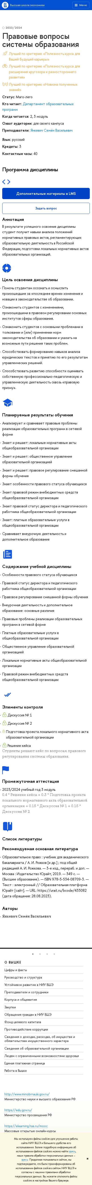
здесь (72, 1151)
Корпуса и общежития (20, 999)
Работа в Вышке (15, 1070)
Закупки (10, 1007)
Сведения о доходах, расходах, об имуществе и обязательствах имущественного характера (39, 1039)
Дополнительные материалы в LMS (46, 193)
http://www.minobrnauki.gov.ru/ (27, 1094)
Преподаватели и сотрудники (26, 992)
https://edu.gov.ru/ (18, 1110)
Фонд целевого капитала (22, 1022)
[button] (32, 954)
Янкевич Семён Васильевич (51, 130)
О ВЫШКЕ (12, 962)
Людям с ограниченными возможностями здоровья (41, 1056)
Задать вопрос (46, 208)
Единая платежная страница (24, 1063)
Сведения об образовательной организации (36, 1048)
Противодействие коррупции (26, 1029)
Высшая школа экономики (27, 5)
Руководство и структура (23, 977)
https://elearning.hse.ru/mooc (26, 1126)
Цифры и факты (15, 970)
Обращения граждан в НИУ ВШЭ (28, 1014)
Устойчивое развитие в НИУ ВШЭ (29, 985)
